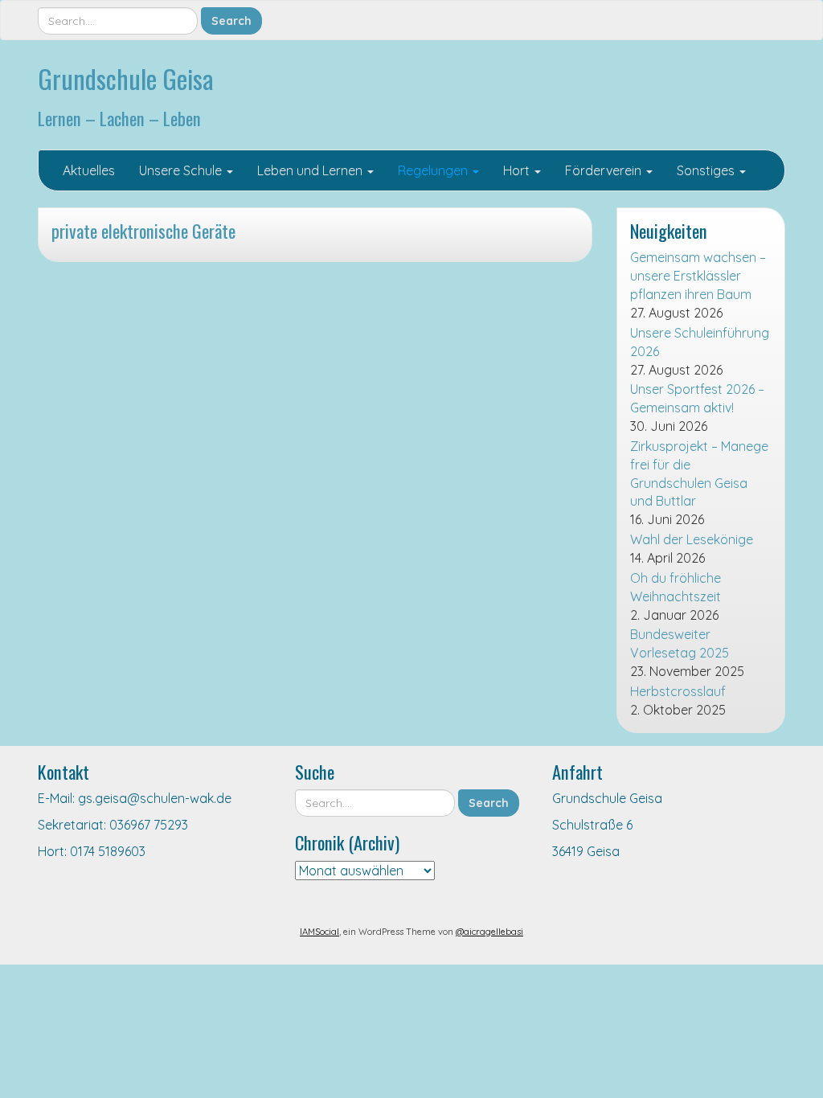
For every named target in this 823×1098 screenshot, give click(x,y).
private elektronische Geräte (143, 230)
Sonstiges (707, 170)
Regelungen (434, 170)
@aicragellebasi (489, 931)
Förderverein (605, 170)
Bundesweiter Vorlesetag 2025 (679, 643)
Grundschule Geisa (126, 78)
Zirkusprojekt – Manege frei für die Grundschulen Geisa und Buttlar (699, 474)
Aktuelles (89, 170)
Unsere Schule (182, 170)
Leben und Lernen (311, 170)
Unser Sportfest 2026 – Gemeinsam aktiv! (697, 398)
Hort (518, 170)
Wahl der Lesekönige (691, 539)
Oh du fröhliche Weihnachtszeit (675, 587)
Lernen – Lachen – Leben (119, 117)
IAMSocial (319, 931)
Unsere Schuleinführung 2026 (699, 342)
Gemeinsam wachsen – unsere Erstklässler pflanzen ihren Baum (698, 275)
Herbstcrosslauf (678, 691)
